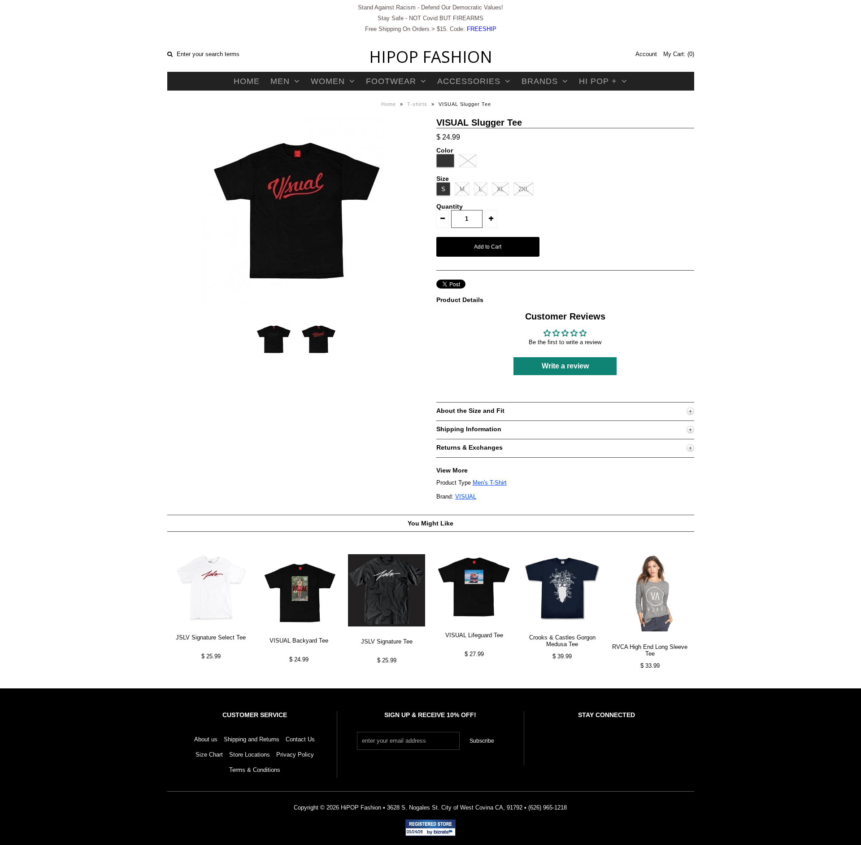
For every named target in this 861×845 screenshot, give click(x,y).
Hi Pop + (598, 81)
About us (205, 739)
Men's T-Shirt (490, 482)
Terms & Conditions (254, 769)
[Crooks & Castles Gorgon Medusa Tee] (562, 629)
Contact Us (300, 739)
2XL (523, 189)
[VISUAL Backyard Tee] (299, 632)
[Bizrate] (444, 832)
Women (328, 81)
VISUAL (465, 496)
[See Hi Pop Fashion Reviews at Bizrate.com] (430, 827)
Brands (540, 81)
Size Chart (209, 754)
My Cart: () (678, 54)
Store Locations (249, 754)
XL (500, 189)
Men (280, 81)
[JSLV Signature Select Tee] (211, 629)
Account (646, 54)
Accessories (468, 81)
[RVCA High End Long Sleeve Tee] (650, 638)
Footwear (391, 81)
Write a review (565, 366)
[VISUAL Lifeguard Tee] (474, 626)
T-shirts (417, 104)
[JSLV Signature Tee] (386, 633)
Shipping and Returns (251, 739)
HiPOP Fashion (430, 57)
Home (247, 81)
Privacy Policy (295, 754)
